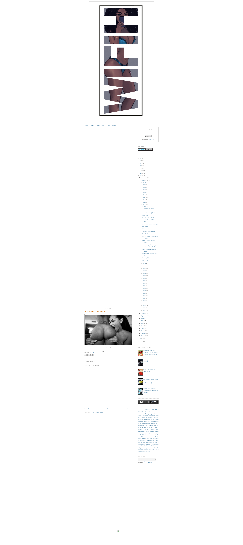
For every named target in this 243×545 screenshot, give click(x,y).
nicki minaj (150, 427)
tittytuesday (141, 425)
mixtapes (153, 421)
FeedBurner (152, 139)
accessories (156, 438)
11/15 (144, 276)
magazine (140, 419)
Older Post (129, 409)
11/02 (144, 308)
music (147, 409)
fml (154, 414)
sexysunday (147, 433)
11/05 (144, 300)
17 (140, 161)
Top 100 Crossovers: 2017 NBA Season (149, 370)
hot (142, 421)
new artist (140, 433)
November (144, 180)
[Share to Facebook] (91, 355)
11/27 (144, 190)
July (142, 321)
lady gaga (156, 440)
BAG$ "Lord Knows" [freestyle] (150, 224)
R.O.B (152, 446)
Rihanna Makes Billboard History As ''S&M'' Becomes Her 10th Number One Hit (150, 352)
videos (140, 411)
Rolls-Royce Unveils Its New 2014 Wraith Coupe (150, 361)
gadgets (140, 440)
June (142, 323)
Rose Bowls (145, 234)
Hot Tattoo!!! (145, 226)
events (139, 427)
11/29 (144, 185)
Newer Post (87, 409)
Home (86, 125)
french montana (142, 438)
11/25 (144, 194)
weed (139, 421)
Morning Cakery (146, 258)
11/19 (144, 266)
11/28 (144, 187)
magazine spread (154, 431)
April (142, 328)
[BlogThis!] (87, 355)
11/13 (144, 281)
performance (151, 423)
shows (147, 431)
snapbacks (147, 448)
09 (140, 341)
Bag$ (157, 429)
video (140, 409)
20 (140, 158)
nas (152, 435)
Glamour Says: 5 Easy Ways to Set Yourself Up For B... (150, 246)
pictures (155, 409)
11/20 (144, 263)
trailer (147, 442)
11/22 (144, 202)
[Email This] (85, 355)
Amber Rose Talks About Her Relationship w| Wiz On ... (149, 212)
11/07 (144, 295)
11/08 (144, 293)
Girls (108, 125)
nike (147, 444)
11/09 (144, 290)
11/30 (144, 182)
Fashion (114, 125)
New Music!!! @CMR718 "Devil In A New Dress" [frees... (148, 219)
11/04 (144, 303)
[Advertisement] (148, 495)
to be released (142, 423)
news (157, 414)
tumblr (92, 352)
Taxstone (143, 442)
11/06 (144, 298)
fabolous (143, 437)
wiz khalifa (141, 435)
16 (140, 163)
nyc (157, 421)
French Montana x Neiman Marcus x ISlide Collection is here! (150, 390)
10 (140, 339)
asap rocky (155, 442)
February (143, 333)
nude (152, 429)
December (144, 178)
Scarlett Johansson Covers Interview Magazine (149, 207)
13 (140, 170)
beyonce (148, 437)
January (143, 335)
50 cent (143, 444)
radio (139, 442)
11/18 (144, 268)
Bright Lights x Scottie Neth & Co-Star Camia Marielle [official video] (150, 381)
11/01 (144, 310)
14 (140, 168)
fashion (146, 412)
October (143, 313)
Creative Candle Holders (148, 231)
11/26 (144, 192)
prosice (157, 446)
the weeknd (152, 449)
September (144, 316)
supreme (143, 451)
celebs (146, 419)
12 (140, 173)
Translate (150, 462)
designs (140, 416)
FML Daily (145, 260)
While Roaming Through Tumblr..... (96, 311)
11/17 (144, 271)
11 (140, 175)
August (143, 318)
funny (151, 416)
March (143, 331)
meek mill (156, 437)
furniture (153, 433)
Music (92, 125)
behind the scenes (146, 418)
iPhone (144, 427)
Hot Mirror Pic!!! (146, 215)
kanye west (147, 421)
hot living (156, 419)
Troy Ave (156, 418)
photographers (141, 448)
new (153, 412)
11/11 (144, 286)
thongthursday (141, 431)
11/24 (144, 197)
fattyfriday (140, 429)
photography (148, 414)
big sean (149, 438)
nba (154, 416)
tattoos (151, 425)
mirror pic (141, 414)
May (142, 326)
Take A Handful (146, 229)
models (156, 425)
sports (157, 412)
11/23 (144, 199)
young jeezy (149, 440)
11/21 (144, 204)
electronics (148, 435)
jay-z (157, 423)
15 (140, 166)
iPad (152, 437)
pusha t (144, 440)
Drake (150, 419)
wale (155, 435)
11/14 (144, 278)
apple (157, 433)
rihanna (156, 427)
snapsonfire (153, 448)
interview (145, 416)
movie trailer (151, 444)
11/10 (144, 288)
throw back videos (146, 446)
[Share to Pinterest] (92, 355)
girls (150, 412)
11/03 (144, 305)
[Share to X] (89, 355)
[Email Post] (102, 351)
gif (147, 425)
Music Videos (100, 125)
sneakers (147, 429)
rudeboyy (146, 449)
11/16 (144, 273)
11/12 (144, 283)
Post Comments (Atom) (97, 412)
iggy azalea (148, 451)
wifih (150, 442)
